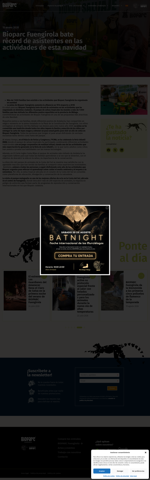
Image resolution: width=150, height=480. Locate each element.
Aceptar (102, 471)
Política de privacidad (122, 476)
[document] (75, 240)
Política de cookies (109, 476)
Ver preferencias (138, 471)
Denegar (120, 471)
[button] (146, 452)
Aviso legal (133, 476)
